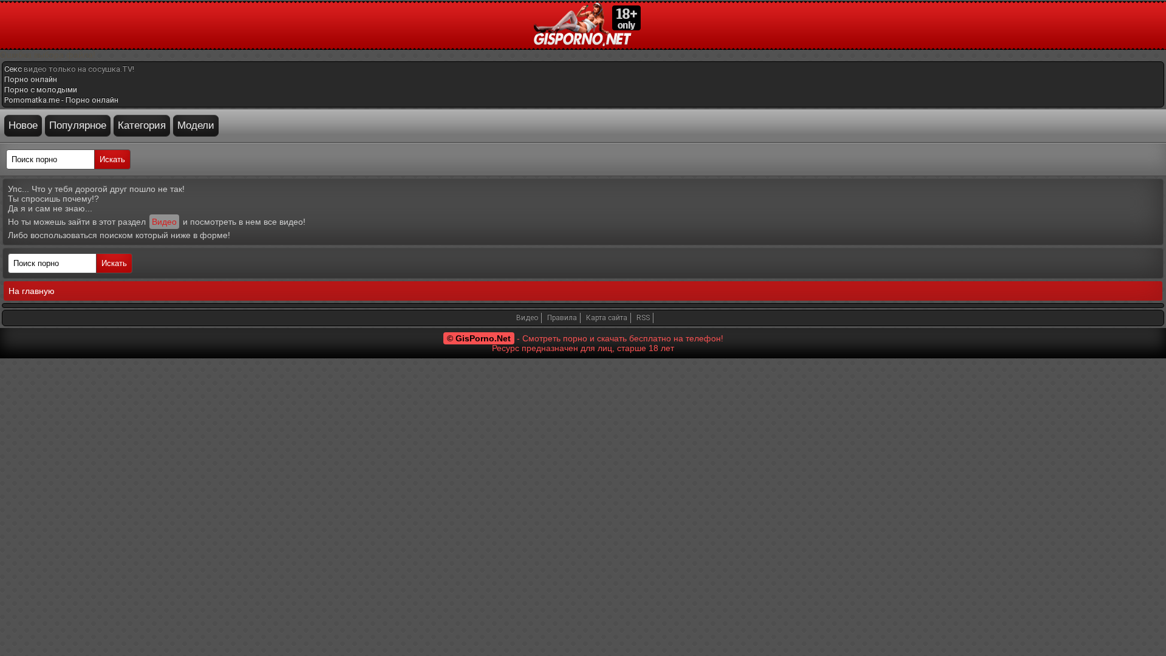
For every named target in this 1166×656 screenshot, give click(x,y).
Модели (195, 125)
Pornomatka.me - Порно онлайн (61, 99)
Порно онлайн (30, 79)
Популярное (77, 125)
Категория (142, 125)
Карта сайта (606, 317)
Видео (164, 222)
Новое (23, 125)
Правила (562, 317)
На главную (32, 291)
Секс (13, 68)
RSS (643, 317)
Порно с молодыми (40, 89)
